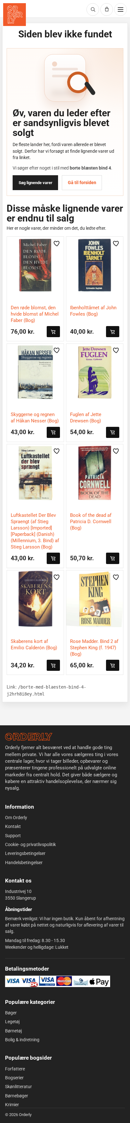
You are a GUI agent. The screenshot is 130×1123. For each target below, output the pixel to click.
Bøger (11, 1012)
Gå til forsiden (82, 182)
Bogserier (14, 1077)
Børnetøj (13, 1030)
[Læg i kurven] (53, 331)
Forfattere (15, 1068)
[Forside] (28, 737)
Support (13, 835)
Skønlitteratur (18, 1086)
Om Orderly (16, 817)
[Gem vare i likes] (57, 243)
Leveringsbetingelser (25, 853)
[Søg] (92, 9)
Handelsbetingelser (24, 862)
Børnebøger (16, 1095)
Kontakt (13, 826)
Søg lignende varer (35, 182)
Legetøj (12, 1021)
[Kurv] (106, 9)
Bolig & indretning (22, 1039)
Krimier (12, 1104)
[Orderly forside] (14, 14)
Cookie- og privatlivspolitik (30, 844)
